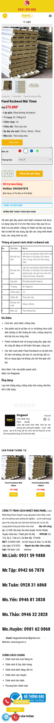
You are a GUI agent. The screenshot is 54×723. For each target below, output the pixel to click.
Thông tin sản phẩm (12, 205)
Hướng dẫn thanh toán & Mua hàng (19, 212)
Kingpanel (15, 373)
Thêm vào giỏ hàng (29, 173)
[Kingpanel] (10, 420)
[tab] (27, 206)
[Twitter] (49, 419)
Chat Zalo (14, 142)
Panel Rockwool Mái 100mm (40, 484)
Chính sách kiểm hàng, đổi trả (19, 669)
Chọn (13, 494)
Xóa (50, 148)
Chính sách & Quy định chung (18, 664)
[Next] (47, 52)
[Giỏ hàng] (50, 15)
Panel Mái (17, 96)
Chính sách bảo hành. (15, 680)
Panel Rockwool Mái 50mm (13, 484)
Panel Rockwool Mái (32, 96)
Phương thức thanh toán (16, 685)
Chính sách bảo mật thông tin (19, 659)
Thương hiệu (7, 160)
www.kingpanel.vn (18, 642)
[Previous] (6, 52)
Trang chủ (6, 96)
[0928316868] (7, 701)
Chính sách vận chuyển (15, 675)
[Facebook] (45, 419)
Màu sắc (5, 151)
